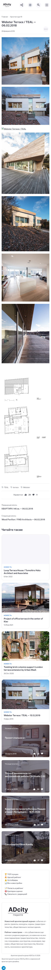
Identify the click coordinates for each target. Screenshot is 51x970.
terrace (16, 487)
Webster (26, 487)
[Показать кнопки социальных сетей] (21, 5)
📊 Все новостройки (13, 883)
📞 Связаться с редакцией (16, 894)
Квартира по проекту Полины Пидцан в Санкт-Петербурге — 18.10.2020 (25, 810)
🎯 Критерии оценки (13, 891)
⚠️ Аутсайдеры (11, 880)
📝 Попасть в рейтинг (14, 888)
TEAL (6, 487)
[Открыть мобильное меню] (46, 5)
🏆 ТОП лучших (11, 874)
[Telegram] (4, 968)
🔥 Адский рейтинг (13, 877)
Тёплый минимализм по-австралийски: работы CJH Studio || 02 (25, 774)
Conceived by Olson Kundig (19, 844)
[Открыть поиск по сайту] (38, 5)
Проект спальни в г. (15, 737)
